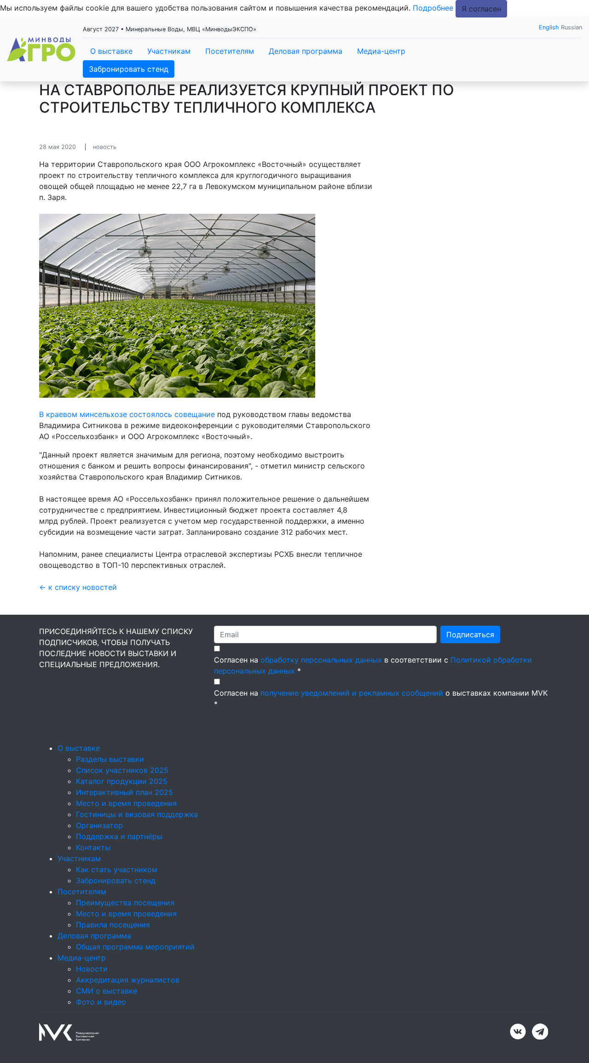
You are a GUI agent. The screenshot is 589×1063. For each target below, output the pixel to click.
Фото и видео (101, 1001)
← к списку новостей (78, 587)
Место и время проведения (126, 803)
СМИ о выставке (106, 990)
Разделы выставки (110, 759)
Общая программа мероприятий (135, 946)
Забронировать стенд (128, 69)
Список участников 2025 (122, 770)
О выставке (111, 51)
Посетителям (229, 51)
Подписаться (470, 634)
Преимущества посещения (125, 902)
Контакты (93, 847)
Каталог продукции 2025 (121, 781)
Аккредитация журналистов (127, 979)
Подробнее (433, 7)
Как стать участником (116, 869)
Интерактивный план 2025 (124, 792)
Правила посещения (113, 924)
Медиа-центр (381, 51)
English (549, 27)
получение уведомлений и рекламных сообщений (351, 692)
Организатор (99, 825)
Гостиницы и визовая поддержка (137, 814)
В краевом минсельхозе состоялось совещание (127, 414)
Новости (92, 968)
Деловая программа (305, 51)
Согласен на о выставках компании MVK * (381, 698)
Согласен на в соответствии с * (373, 665)
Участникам (169, 51)
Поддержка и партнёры (119, 836)
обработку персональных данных (321, 659)
